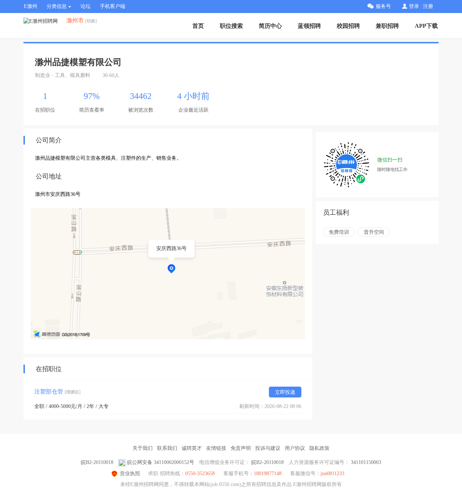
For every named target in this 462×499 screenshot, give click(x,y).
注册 (428, 6)
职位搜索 (231, 26)
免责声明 (241, 448)
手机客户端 (112, 6)
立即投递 (285, 392)
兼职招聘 (387, 26)
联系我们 (167, 448)
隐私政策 (319, 448)
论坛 (85, 6)
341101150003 (366, 462)
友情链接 (216, 448)
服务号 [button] (383, 6)
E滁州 (30, 6)
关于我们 (142, 448)
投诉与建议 (267, 448)
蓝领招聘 (309, 26)
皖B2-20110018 (97, 462)
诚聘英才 (192, 448)
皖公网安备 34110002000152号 (160, 462)
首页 (198, 26)
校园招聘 (348, 26)
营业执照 (130, 473)
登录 (414, 6)
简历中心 (270, 26)
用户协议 (295, 448)
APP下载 (426, 26)
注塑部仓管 (57, 391)
